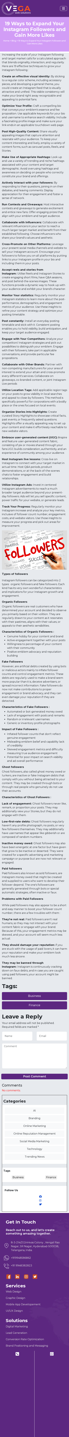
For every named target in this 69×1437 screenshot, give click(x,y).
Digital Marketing (17, 1326)
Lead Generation (16, 1332)
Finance (34, 1005)
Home (6, 41)
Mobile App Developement (23, 1304)
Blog (14, 41)
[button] (63, 8)
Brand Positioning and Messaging (27, 1345)
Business (34, 996)
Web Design (13, 1291)
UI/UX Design (14, 1310)
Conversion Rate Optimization (25, 1339)
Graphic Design (15, 1298)
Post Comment (34, 1076)
